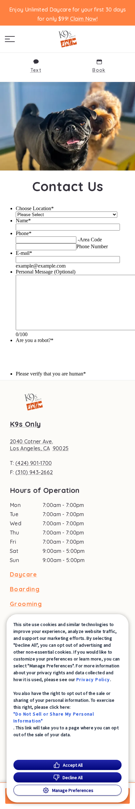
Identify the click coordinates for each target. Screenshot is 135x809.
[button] (10, 39)
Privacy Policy (93, 679)
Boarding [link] (25, 589)
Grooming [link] (26, 604)
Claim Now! (84, 18)
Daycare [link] (23, 574)
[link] (67, 39)
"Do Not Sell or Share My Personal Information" (53, 717)
